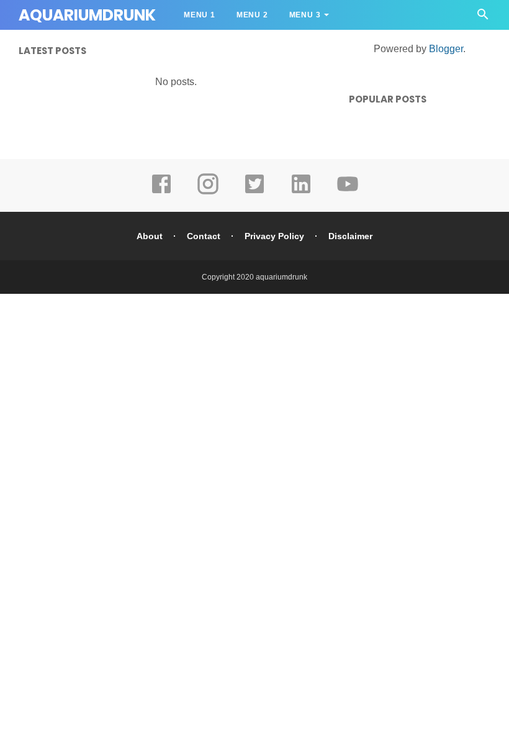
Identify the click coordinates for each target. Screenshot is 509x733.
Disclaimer (350, 236)
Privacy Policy (274, 236)
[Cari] (482, 17)
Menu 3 (305, 15)
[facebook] (161, 192)
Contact (203, 236)
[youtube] (347, 192)
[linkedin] (301, 192)
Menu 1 (199, 15)
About (150, 236)
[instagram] (208, 192)
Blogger (446, 48)
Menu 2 (252, 15)
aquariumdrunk (281, 277)
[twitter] (254, 192)
